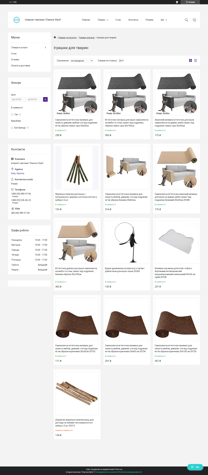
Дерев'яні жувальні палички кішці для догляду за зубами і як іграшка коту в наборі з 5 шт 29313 (74, 423)
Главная (86, 20)
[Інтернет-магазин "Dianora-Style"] (17, 20)
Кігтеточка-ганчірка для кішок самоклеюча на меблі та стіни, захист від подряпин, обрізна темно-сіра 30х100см (126, 123)
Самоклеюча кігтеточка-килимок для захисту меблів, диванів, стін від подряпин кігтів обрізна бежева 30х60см (126, 197)
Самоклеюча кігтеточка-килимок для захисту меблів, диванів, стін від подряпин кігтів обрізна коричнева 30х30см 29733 (76, 348)
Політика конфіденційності (130, 472)
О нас (118, 20)
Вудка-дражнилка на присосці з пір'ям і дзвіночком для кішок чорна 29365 (125, 270)
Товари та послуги (67, 37)
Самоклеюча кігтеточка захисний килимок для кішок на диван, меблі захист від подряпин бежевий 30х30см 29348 (176, 197)
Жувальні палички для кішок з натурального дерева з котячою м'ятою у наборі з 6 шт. (76, 197)
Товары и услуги (19, 47)
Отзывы (15, 59)
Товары (101, 20)
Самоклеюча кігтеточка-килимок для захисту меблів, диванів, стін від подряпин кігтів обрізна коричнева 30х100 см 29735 (176, 348)
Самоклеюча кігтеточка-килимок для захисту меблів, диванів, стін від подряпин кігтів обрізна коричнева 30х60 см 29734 (126, 348)
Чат (197, 467)
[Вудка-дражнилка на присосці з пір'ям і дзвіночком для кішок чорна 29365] (127, 242)
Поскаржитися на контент (106, 472)
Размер (149, 20)
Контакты (133, 20)
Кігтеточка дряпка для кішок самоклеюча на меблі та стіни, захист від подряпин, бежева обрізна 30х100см (76, 271)
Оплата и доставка (20, 65)
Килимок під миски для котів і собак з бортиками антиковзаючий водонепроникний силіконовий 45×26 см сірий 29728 (175, 273)
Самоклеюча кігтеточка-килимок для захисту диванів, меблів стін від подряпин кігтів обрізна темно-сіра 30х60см (76, 123)
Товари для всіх (87, 37)
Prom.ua (118, 469)
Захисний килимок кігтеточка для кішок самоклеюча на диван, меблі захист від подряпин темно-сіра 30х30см (174, 123)
